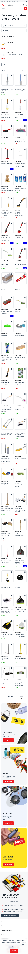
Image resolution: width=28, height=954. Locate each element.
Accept (14, 950)
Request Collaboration (10, 915)
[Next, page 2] (21, 698)
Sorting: (8, 71)
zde (23, 944)
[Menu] (25, 8)
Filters (6, 30)
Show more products (9, 65)
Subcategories (9, 25)
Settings (14, 947)
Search (21, 8)
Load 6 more (10, 696)
